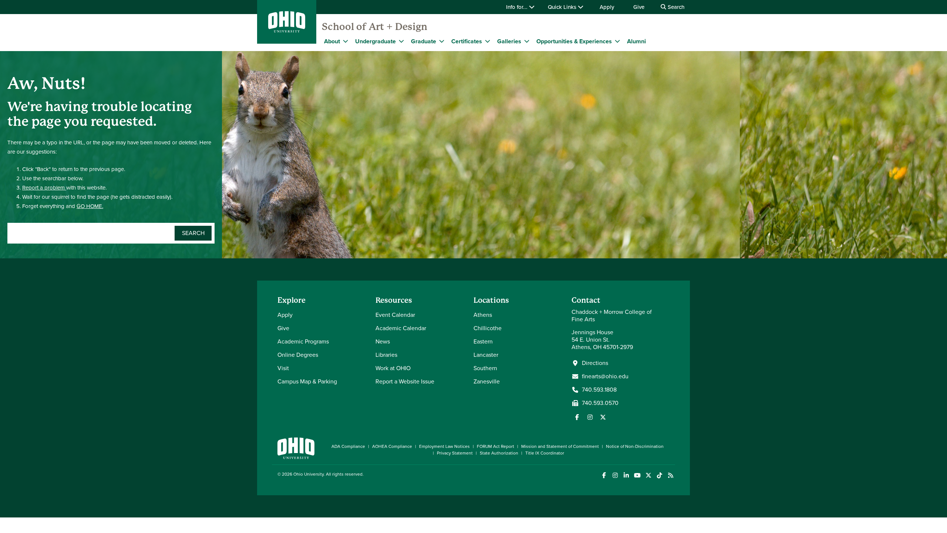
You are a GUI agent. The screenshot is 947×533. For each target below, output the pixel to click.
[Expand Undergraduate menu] (401, 41)
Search (675, 7)
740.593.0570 (600, 403)
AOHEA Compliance (392, 446)
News (382, 341)
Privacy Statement (455, 453)
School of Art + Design (374, 26)
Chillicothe (488, 328)
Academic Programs (303, 341)
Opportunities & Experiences (574, 41)
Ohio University (308, 474)
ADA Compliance (348, 446)
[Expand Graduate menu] (442, 41)
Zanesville (487, 381)
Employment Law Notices (444, 446)
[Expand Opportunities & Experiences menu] (617, 41)
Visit (283, 368)
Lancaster (486, 355)
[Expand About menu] (345, 41)
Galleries (509, 41)
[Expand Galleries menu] (527, 41)
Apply (607, 7)
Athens (483, 315)
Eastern (483, 341)
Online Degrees (297, 355)
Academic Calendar (400, 328)
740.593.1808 (599, 389)
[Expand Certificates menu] (487, 41)
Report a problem (44, 188)
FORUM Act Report (495, 446)
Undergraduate (375, 41)
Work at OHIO (393, 368)
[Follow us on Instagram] (590, 417)
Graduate (423, 41)
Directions (595, 363)
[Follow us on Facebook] (577, 417)
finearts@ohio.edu (605, 376)
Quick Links (563, 7)
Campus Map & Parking (307, 381)
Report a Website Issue (404, 381)
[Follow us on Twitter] (603, 417)
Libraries (386, 355)
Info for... (517, 7)
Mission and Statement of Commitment (560, 446)
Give (638, 7)
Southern (485, 368)
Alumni (636, 41)
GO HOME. (90, 206)
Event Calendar (395, 315)
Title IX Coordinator (544, 453)
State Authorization (499, 453)
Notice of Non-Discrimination (635, 446)
